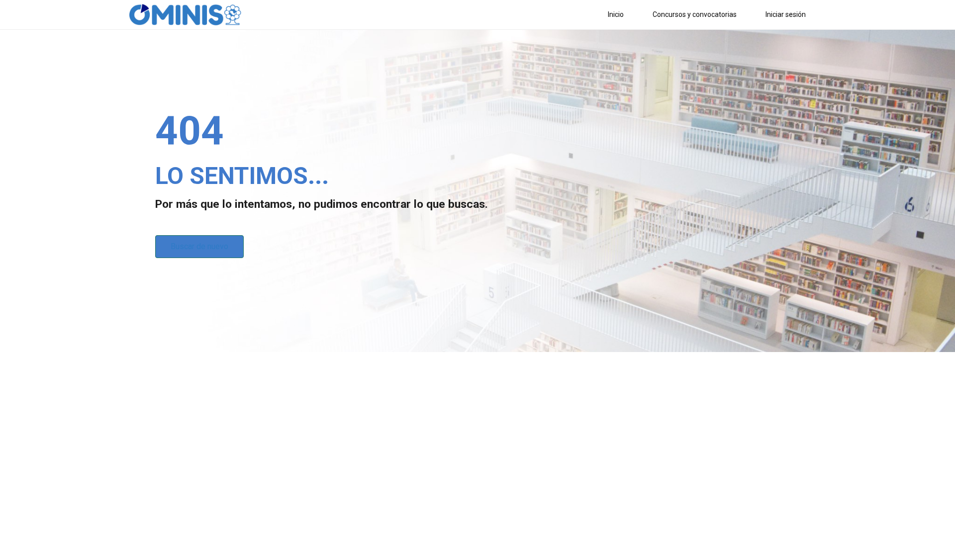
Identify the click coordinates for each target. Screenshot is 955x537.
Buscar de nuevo (199, 246)
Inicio (616, 14)
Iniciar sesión (785, 14)
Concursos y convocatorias (695, 14)
